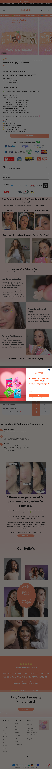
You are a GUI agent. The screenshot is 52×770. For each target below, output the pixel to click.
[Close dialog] (49, 369)
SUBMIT (39, 395)
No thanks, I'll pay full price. (39, 397)
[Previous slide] (2, 251)
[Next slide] (49, 251)
